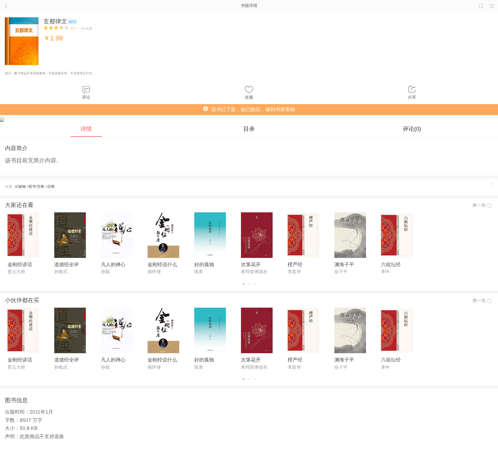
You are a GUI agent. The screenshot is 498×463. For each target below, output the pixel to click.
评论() (412, 129)
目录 (249, 129)
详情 (86, 129)
